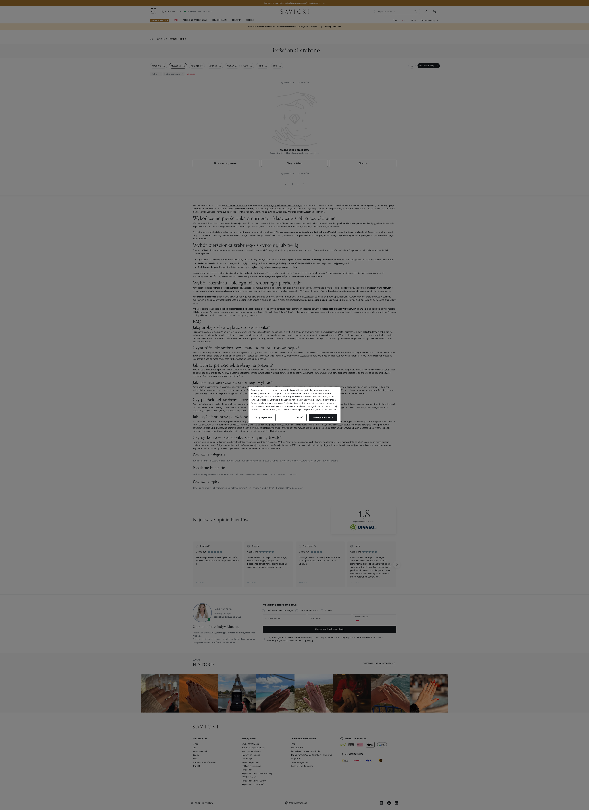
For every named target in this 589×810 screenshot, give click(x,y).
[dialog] (294, 405)
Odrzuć (299, 417)
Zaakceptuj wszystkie (323, 417)
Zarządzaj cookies (263, 417)
